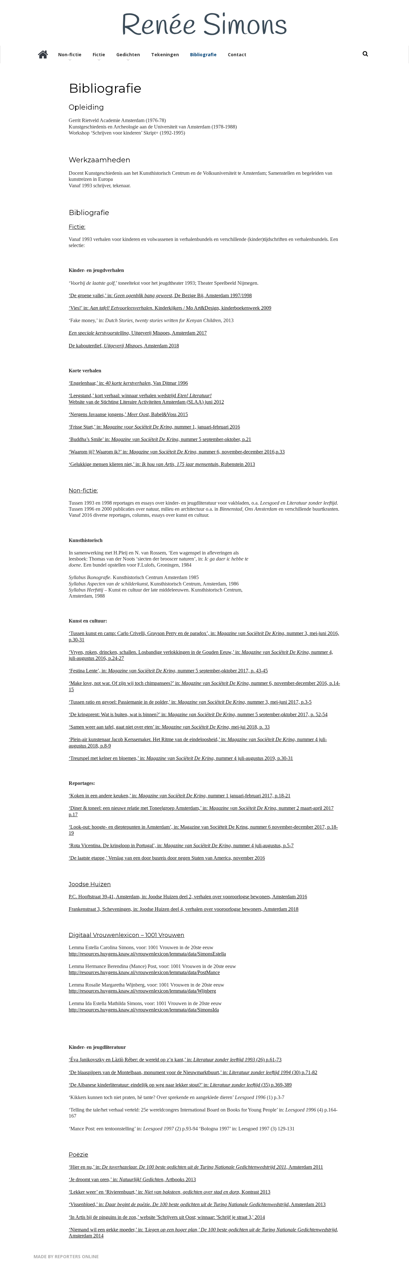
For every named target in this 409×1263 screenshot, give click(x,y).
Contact (237, 54)
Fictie (99, 54)
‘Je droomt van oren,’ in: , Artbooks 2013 (132, 1179)
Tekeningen (165, 54)
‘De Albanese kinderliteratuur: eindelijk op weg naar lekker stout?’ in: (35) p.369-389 (180, 1085)
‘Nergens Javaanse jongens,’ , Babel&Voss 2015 (128, 414)
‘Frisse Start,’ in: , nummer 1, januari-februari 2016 (154, 427)
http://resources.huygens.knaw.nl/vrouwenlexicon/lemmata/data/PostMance (144, 972)
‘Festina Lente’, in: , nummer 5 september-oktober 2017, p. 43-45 (168, 670)
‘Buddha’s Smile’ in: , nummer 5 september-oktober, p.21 (160, 439)
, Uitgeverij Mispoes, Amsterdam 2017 (138, 333)
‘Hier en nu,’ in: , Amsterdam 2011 (196, 1167)
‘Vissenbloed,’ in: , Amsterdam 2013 (197, 1204)
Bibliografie (203, 54)
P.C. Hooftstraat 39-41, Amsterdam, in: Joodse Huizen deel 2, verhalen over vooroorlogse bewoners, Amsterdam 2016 (188, 896)
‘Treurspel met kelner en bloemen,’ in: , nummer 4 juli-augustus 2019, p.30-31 (181, 758)
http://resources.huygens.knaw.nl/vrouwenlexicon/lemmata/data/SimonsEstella (147, 954)
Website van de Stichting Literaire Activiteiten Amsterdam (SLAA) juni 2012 (146, 402)
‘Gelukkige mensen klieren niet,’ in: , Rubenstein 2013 (162, 464)
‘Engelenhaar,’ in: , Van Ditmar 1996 (128, 383)
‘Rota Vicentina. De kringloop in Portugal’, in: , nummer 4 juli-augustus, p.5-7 (181, 845)
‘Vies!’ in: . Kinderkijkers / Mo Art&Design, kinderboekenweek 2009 (170, 308)
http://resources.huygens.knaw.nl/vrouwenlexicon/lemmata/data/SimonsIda (144, 1009)
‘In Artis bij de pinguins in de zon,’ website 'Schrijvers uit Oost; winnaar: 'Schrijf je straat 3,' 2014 (167, 1217)
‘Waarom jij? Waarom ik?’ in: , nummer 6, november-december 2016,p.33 (177, 451)
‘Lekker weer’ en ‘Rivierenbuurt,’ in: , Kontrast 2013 (169, 1192)
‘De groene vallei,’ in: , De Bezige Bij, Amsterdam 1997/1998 (160, 295)
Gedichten (128, 54)
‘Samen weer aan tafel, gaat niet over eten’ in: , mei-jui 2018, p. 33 (169, 727)
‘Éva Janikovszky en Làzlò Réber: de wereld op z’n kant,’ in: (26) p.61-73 (175, 1059)
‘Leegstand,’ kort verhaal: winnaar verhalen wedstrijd (140, 395)
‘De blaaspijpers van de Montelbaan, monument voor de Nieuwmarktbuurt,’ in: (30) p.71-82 (193, 1072)
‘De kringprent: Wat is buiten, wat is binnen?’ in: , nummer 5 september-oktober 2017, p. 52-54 (198, 714)
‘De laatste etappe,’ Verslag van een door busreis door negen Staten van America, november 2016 (167, 858)
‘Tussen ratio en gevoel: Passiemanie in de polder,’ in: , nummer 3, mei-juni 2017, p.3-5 (190, 702)
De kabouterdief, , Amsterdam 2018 (124, 345)
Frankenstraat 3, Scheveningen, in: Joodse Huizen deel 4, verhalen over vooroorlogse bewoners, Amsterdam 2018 (183, 909)
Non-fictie (69, 54)
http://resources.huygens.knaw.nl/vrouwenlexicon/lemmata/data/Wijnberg (142, 991)
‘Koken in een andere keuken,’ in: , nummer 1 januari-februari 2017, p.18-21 (179, 795)
